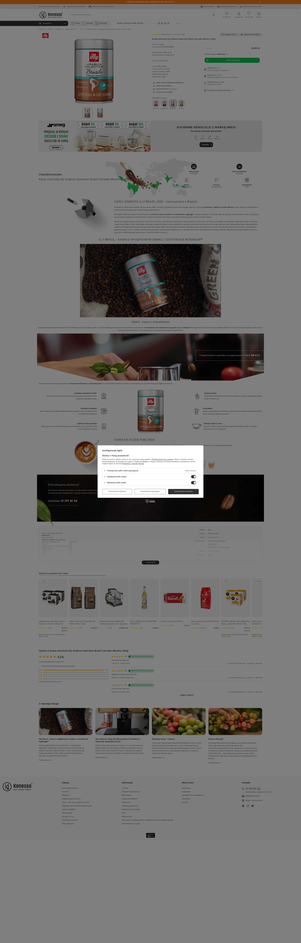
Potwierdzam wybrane (117, 491)
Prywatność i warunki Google (133, 463)
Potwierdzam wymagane (150, 491)
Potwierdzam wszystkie (183, 491)
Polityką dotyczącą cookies (162, 459)
